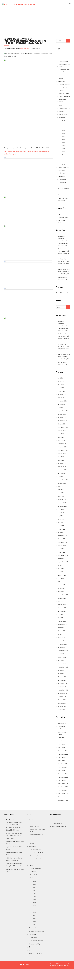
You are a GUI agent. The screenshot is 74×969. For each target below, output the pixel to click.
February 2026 (62, 394)
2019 (63, 139)
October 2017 (62, 578)
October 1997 (62, 709)
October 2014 (62, 631)
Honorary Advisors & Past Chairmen (64, 71)
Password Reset (63, 217)
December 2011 (62, 673)
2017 (63, 145)
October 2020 (62, 539)
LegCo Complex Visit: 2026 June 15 (63, 278)
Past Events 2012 (63, 751)
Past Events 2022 (63, 783)
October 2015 (62, 614)
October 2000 (62, 703)
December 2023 (62, 447)
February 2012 (62, 670)
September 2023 (63, 450)
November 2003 (62, 693)
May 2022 (61, 493)
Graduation (62, 111)
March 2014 (61, 637)
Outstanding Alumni (64, 93)
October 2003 (62, 696)
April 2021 (61, 526)
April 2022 (61, 496)
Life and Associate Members (63, 89)
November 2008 (62, 683)
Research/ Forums (25, 48)
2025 (63, 121)
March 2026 (61, 391)
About (60, 55)
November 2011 (62, 677)
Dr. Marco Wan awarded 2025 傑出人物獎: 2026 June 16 (63, 262)
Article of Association (64, 75)
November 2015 (62, 611)
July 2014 (60, 634)
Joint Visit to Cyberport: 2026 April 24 (15, 870)
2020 (63, 136)
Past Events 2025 (63, 793)
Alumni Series (62, 723)
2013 (63, 158)
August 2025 (62, 414)
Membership (61, 81)
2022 (63, 130)
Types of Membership (64, 84)
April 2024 (61, 437)
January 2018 (62, 575)
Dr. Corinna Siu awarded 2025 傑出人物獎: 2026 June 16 (63, 252)
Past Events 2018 (63, 770)
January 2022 (62, 503)
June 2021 (61, 519)
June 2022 (61, 489)
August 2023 (62, 453)
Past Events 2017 (63, 767)
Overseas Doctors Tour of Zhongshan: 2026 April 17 (13, 865)
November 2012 (62, 660)
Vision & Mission (63, 61)
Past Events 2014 (63, 757)
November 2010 (62, 680)
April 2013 (61, 654)
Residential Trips (63, 114)
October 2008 (62, 687)
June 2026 (61, 381)
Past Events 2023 (63, 787)
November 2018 (62, 558)
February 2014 (62, 641)
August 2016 (62, 598)
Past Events (62, 117)
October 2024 (62, 424)
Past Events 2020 (63, 777)
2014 (63, 155)
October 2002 (62, 700)
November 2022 (62, 473)
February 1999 (62, 706)
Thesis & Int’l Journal (64, 96)
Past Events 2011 (63, 747)
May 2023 (61, 457)
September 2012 (63, 667)
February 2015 (62, 621)
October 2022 (62, 476)
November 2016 (62, 591)
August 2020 (62, 545)
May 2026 (61, 384)
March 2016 (61, 601)
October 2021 (62, 509)
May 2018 (61, 568)
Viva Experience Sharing (63, 100)
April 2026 (61, 388)
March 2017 (61, 585)
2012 (63, 161)
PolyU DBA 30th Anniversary (63, 199)
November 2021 (62, 506)
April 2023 (61, 460)
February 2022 (62, 499)
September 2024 (63, 427)
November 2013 (62, 647)
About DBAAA (62, 58)
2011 (63, 164)
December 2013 (62, 644)
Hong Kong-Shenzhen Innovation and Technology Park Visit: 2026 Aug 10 (63, 240)
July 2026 (60, 378)
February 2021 (62, 532)
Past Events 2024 (63, 790)
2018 (63, 142)
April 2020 (61, 549)
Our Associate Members (62, 184)
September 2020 (63, 542)
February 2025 (62, 417)
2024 (63, 124)
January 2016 (62, 604)
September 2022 (63, 480)
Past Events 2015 (63, 760)
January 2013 (62, 657)
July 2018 (60, 565)
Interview (61, 741)
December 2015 (62, 608)
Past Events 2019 (63, 774)
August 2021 (62, 512)
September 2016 (63, 595)
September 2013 (63, 650)
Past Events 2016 (63, 764)
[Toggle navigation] (69, 4)
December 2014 (62, 624)
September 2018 (63, 562)
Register (22, 964)
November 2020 (62, 535)
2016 (63, 148)
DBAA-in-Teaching (63, 188)
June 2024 (61, 434)
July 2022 (60, 486)
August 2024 (62, 430)
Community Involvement (61, 172)
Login (59, 214)
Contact (61, 78)
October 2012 (62, 664)
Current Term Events (64, 108)
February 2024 (62, 443)
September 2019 (63, 555)
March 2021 (61, 529)
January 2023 (62, 466)
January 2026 (62, 397)
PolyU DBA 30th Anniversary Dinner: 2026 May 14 (14, 859)
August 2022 (62, 483)
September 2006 (63, 690)
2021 (63, 133)
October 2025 (62, 407)
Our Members (62, 179)
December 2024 (62, 420)
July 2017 (60, 581)
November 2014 (62, 627)
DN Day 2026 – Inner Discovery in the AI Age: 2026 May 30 (64, 271)
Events (60, 105)
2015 (63, 151)
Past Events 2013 (63, 754)
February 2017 (62, 588)
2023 (63, 127)
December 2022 (62, 470)
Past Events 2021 (63, 780)
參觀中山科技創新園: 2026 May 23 (14, 853)
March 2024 (61, 440)
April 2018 (61, 572)
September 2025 (63, 411)
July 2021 (60, 516)
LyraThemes (67, 965)
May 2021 (61, 522)
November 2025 (62, 404)
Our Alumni (61, 176)
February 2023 (62, 463)
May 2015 (61, 618)
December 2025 (62, 401)
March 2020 (61, 552)
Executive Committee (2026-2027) (64, 65)
